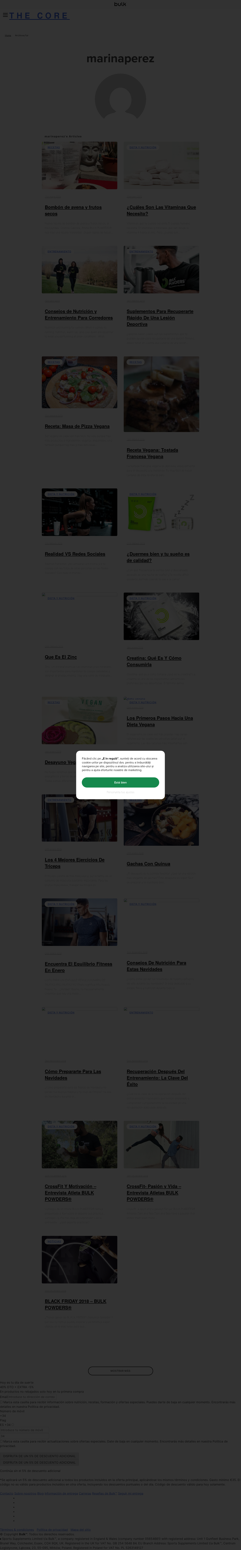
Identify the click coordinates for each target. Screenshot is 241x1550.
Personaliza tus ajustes (120, 791)
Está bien (120, 782)
